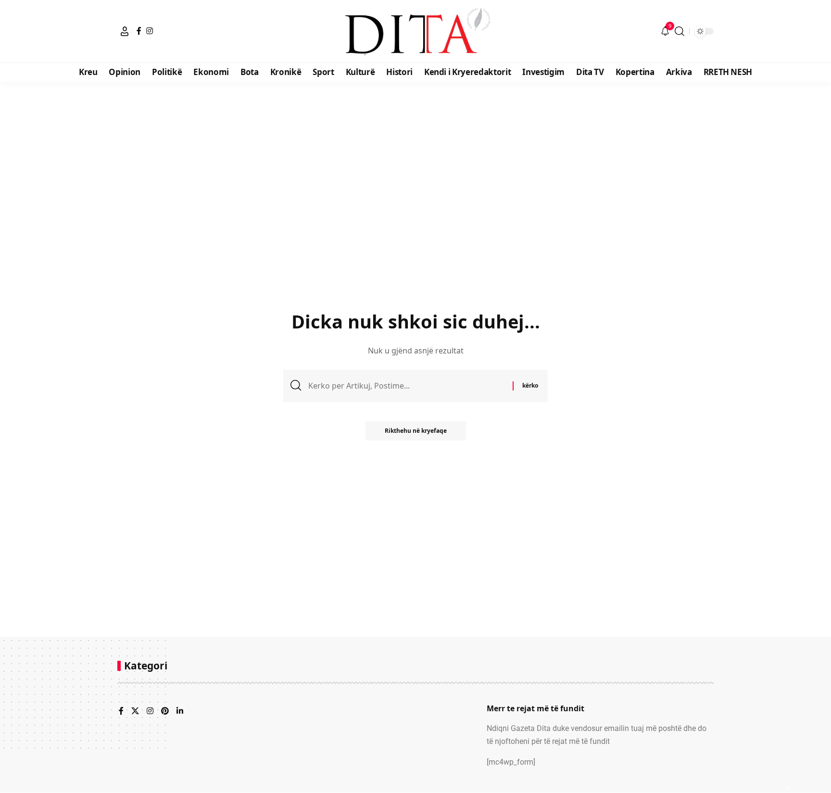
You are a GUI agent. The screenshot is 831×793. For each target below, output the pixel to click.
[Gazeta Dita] (415, 31)
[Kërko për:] (407, 386)
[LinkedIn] (180, 711)
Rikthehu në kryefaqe (416, 431)
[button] (124, 31)
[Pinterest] (165, 711)
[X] (135, 711)
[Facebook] (139, 31)
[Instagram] (149, 31)
